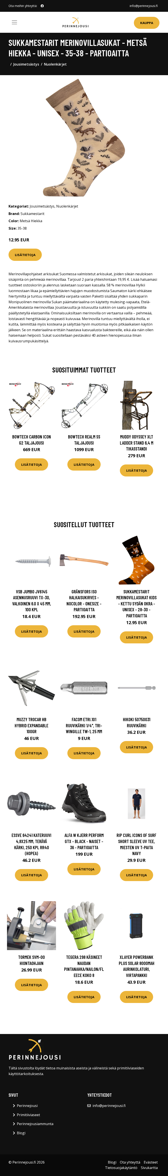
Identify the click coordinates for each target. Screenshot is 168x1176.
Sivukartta (149, 1167)
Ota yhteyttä (130, 1162)
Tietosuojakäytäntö (121, 1167)
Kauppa (146, 23)
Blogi (21, 1133)
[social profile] (42, 6)
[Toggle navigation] (14, 22)
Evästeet (151, 1162)
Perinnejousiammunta (35, 1123)
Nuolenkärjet (55, 64)
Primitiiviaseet (28, 1114)
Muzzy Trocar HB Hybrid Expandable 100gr (31, 725)
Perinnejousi (27, 1105)
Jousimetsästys (26, 64)
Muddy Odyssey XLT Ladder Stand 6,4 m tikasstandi (136, 442)
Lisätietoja (25, 255)
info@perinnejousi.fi (144, 6)
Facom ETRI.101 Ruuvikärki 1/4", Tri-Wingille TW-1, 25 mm (84, 725)
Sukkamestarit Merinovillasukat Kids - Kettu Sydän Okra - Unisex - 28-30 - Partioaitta (136, 603)
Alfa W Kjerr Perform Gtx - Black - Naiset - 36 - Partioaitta (84, 841)
